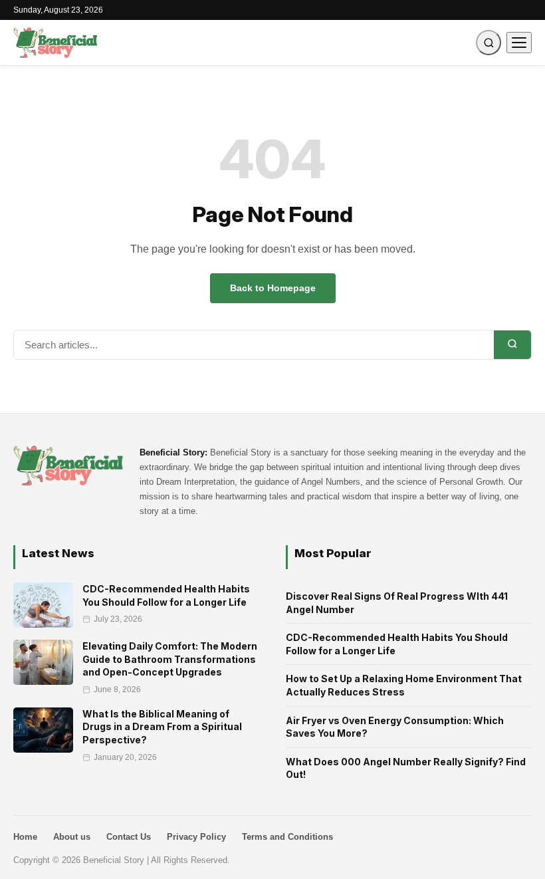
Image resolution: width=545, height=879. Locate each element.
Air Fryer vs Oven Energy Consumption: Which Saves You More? (395, 727)
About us (71, 837)
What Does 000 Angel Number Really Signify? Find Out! (406, 768)
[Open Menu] (519, 42)
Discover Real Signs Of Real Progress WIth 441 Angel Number (397, 602)
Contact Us (128, 837)
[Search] (512, 344)
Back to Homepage (273, 288)
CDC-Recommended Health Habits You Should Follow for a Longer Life (397, 644)
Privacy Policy (196, 837)
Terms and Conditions (287, 837)
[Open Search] (488, 42)
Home (25, 837)
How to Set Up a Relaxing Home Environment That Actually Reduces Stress (404, 685)
